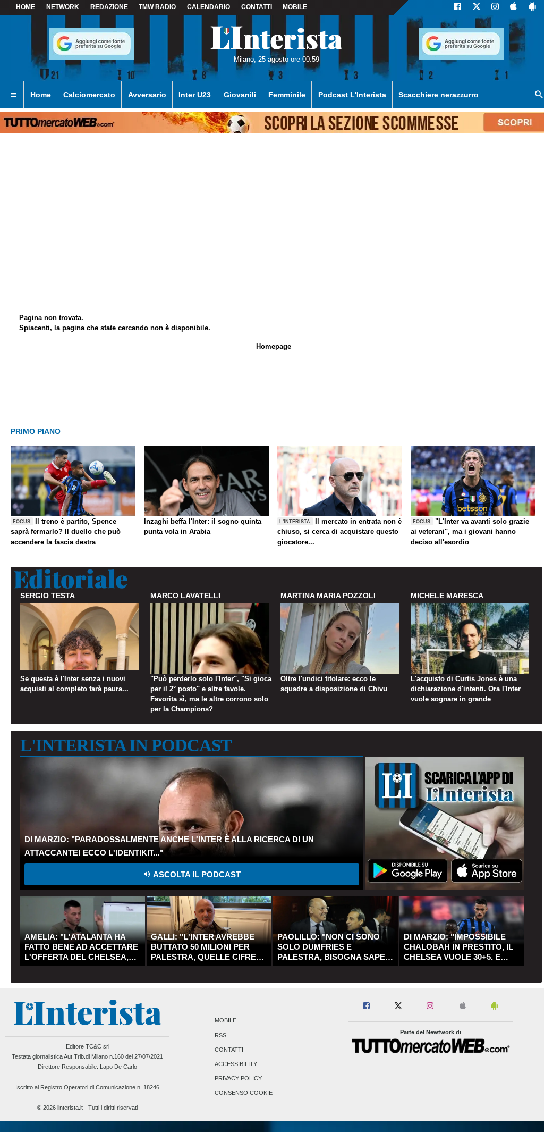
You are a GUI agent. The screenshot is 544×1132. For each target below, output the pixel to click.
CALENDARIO (208, 7)
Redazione (109, 7)
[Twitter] (476, 7)
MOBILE (295, 7)
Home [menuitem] (40, 94)
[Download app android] (532, 7)
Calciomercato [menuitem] (89, 94)
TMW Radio (157, 7)
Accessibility (236, 1064)
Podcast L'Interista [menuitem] (352, 94)
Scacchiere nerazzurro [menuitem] (438, 94)
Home (25, 7)
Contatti (229, 1049)
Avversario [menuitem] (147, 94)
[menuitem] (13, 95)
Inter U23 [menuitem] (194, 94)
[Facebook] (457, 7)
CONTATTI (256, 7)
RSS (220, 1035)
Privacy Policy (238, 1079)
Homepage (273, 346)
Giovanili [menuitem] (240, 94)
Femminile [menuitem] (286, 94)
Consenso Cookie (244, 1093)
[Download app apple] (513, 7)
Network (62, 7)
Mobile (225, 1021)
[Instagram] (496, 7)
